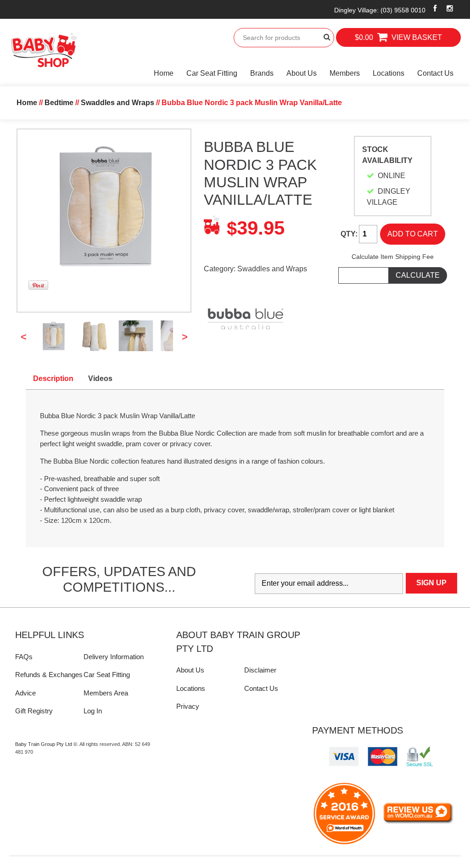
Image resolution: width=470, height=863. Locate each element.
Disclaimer (260, 670)
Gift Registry (34, 711)
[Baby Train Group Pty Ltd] (43, 50)
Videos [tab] (100, 378)
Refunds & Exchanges (49, 674)
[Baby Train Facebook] (435, 8)
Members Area (106, 693)
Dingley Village (379, 10)
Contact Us (435, 73)
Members (345, 73)
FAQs (24, 657)
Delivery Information (114, 657)
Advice (25, 693)
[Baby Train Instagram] (449, 8)
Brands (262, 73)
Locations (388, 73)
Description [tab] (53, 378)
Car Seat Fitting (211, 73)
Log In (93, 711)
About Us (301, 73)
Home (163, 73)
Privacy (187, 706)
